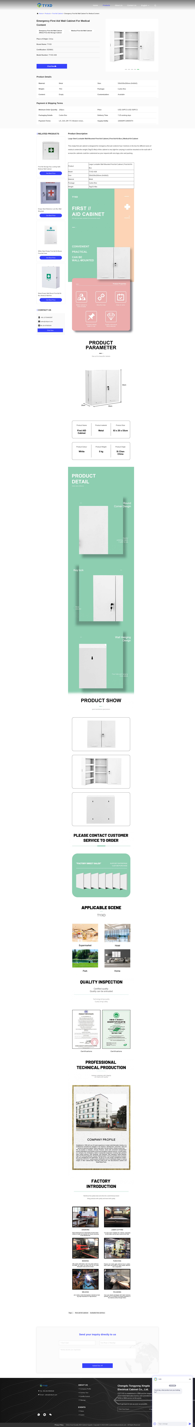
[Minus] (190, 1379)
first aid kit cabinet (81, 1313)
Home (95, 5)
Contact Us (131, 5)
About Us (118, 5)
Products (106, 5)
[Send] (190, 1424)
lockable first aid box (97, 1313)
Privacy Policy (59, 1425)
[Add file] (154, 1424)
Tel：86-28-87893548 (47, 1391)
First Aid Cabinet (57, 13)
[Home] (45, 5)
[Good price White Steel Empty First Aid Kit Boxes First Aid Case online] (50, 235)
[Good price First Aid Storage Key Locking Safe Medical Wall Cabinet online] (50, 150)
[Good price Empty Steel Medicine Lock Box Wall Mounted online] (50, 193)
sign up (153, 1409)
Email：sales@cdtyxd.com (48, 1395)
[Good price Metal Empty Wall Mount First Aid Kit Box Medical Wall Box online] (50, 277)
